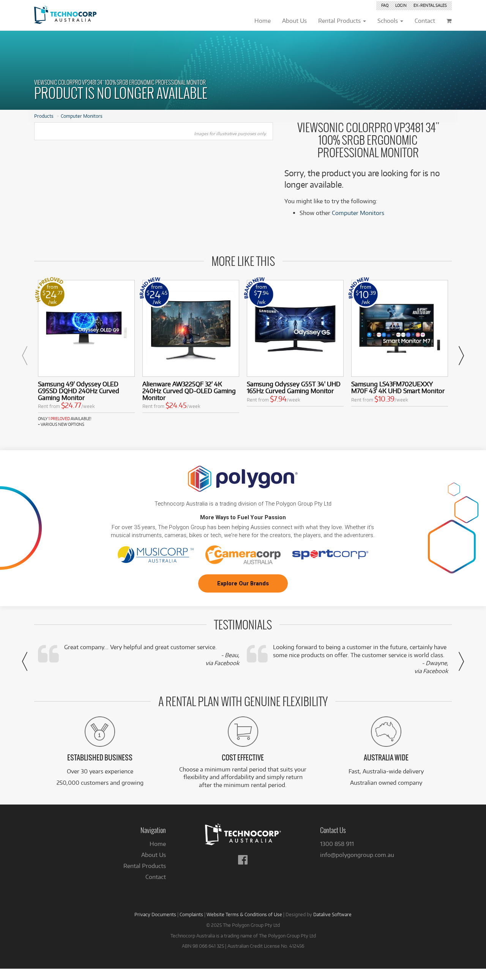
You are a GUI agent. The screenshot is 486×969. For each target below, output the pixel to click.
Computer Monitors (82, 116)
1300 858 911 (337, 843)
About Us (153, 854)
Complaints (191, 914)
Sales (430, 5)
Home (158, 843)
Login (401, 5)
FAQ (384, 5)
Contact (155, 876)
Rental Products (144, 865)
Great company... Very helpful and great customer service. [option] (151, 655)
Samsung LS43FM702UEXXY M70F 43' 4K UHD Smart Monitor (398, 387)
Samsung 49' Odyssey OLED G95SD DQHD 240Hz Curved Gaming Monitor (78, 391)
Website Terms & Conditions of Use (244, 914)
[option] (86, 353)
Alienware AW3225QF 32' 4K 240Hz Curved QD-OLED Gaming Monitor (189, 391)
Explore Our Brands (243, 583)
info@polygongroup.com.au (357, 854)
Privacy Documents (155, 914)
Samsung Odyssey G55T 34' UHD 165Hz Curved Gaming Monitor (294, 387)
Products (44, 116)
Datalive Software (332, 914)
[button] (24, 355)
